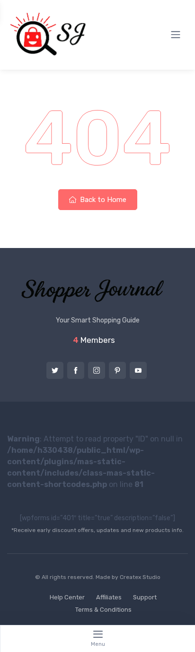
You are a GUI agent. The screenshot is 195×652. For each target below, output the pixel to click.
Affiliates (109, 597)
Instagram (96, 370)
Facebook (75, 370)
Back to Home (102, 199)
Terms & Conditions (103, 609)
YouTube (138, 370)
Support (145, 597)
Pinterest (117, 370)
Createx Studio (140, 577)
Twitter (54, 370)
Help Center (67, 597)
